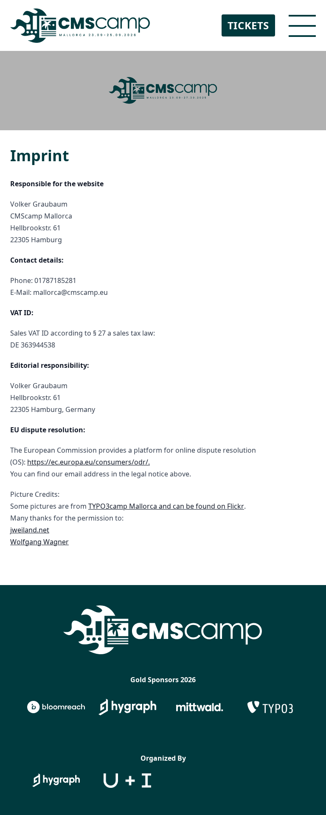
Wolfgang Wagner (39, 541)
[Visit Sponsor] (56, 707)
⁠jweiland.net (29, 530)
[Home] (80, 25)
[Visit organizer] (56, 780)
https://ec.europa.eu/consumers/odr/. (88, 462)
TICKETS (248, 25)
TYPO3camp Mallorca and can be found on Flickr (166, 506)
